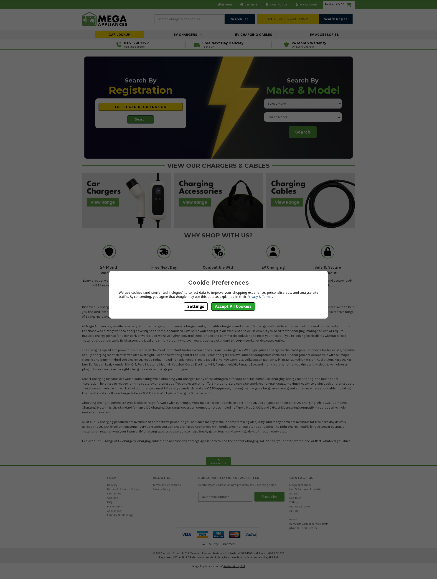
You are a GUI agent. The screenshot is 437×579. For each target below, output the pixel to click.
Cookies (112, 497)
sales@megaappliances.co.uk (308, 523)
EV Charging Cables (253, 34)
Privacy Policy (161, 489)
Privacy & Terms (259, 296)
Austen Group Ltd (234, 566)
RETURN (226, 4)
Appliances (114, 510)
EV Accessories (324, 34)
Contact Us (114, 493)
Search (237, 19)
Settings (195, 306)
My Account (309, 4)
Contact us (278, 4)
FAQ (109, 502)
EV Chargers (185, 34)
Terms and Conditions (167, 484)
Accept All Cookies (233, 306)
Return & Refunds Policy (123, 489)
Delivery (250, 4)
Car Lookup (119, 34)
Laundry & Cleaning (120, 515)
